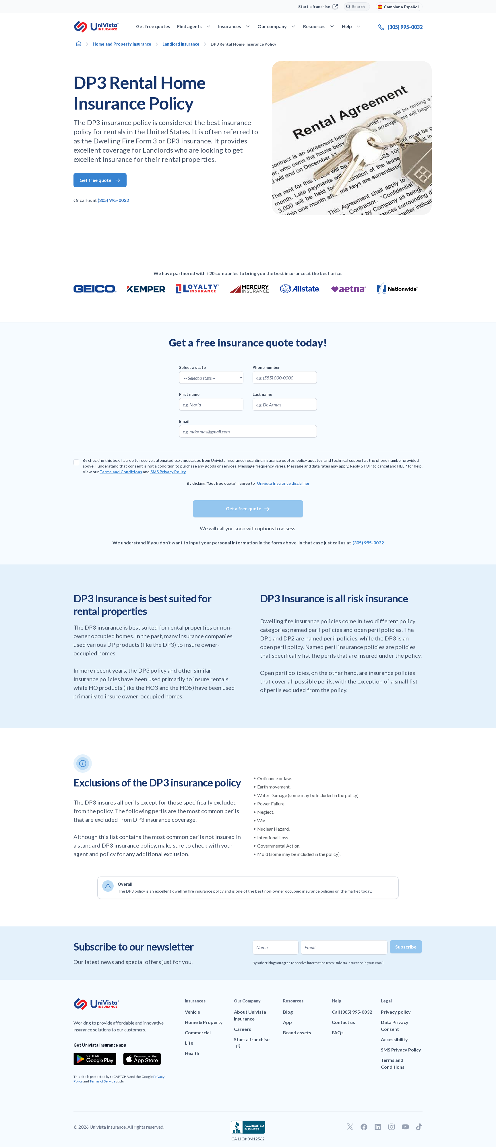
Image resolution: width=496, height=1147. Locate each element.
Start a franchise (314, 6)
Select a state (192, 367)
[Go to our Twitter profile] (350, 1126)
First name (189, 394)
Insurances (195, 1000)
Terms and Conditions (121, 471)
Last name (262, 394)
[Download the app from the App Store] (142, 1059)
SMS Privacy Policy (168, 471)
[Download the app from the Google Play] (94, 1059)
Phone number (266, 367)
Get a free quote (243, 508)
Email (184, 421)
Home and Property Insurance (122, 44)
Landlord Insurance (180, 44)
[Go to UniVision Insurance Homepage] (96, 27)
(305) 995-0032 (113, 200)
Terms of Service (102, 1081)
